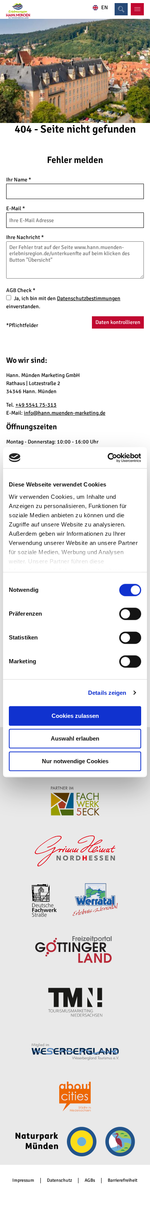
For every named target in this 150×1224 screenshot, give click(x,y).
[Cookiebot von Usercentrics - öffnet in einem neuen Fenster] (108, 458)
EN (104, 8)
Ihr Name (18, 179)
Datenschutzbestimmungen (88, 298)
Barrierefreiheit (122, 1180)
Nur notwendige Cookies (75, 761)
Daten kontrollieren (117, 322)
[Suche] (121, 9)
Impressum (23, 1180)
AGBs (90, 1180)
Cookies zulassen (75, 715)
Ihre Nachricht (25, 237)
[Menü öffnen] (137, 9)
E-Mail (15, 208)
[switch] (130, 614)
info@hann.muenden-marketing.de (64, 413)
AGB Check (20, 290)
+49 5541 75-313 (36, 405)
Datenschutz (59, 1180)
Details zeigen (107, 692)
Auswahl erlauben (75, 738)
